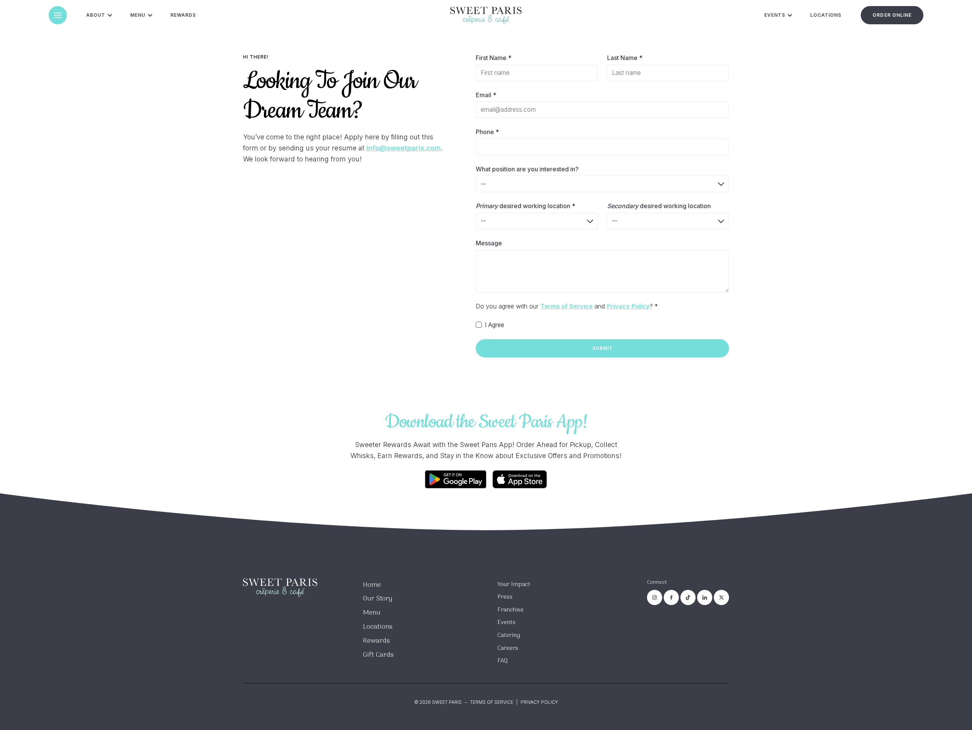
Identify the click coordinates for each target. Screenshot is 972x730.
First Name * (493, 58)
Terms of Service (491, 702)
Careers (507, 648)
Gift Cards (378, 654)
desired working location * (525, 206)
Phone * (487, 132)
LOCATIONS (825, 15)
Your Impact (513, 584)
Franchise (510, 610)
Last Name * (624, 58)
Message (489, 243)
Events (506, 622)
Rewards (376, 640)
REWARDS (183, 15)
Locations (378, 626)
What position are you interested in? (527, 169)
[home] (486, 15)
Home (372, 585)
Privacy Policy (539, 702)
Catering (508, 635)
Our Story (377, 598)
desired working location (659, 206)
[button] (58, 15)
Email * (486, 95)
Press (505, 597)
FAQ (502, 661)
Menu (371, 612)
